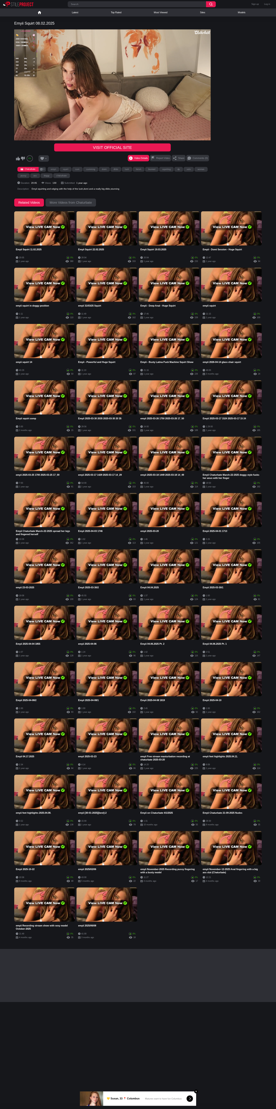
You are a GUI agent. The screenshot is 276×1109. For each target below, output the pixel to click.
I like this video (18, 158)
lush (127, 169)
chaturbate (61, 175)
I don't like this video (23, 158)
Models (241, 12)
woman (201, 169)
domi (104, 169)
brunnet (151, 169)
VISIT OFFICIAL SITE (112, 147)
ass (35, 175)
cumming (90, 169)
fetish (138, 169)
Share (181, 158)
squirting (166, 169)
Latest (75, 12)
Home (39, 12)
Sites (202, 12)
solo (189, 169)
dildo (116, 169)
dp (178, 169)
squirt (65, 169)
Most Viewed (160, 12)
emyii (53, 169)
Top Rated (116, 12)
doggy (47, 175)
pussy (24, 175)
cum (77, 169)
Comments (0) (200, 158)
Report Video (163, 158)
